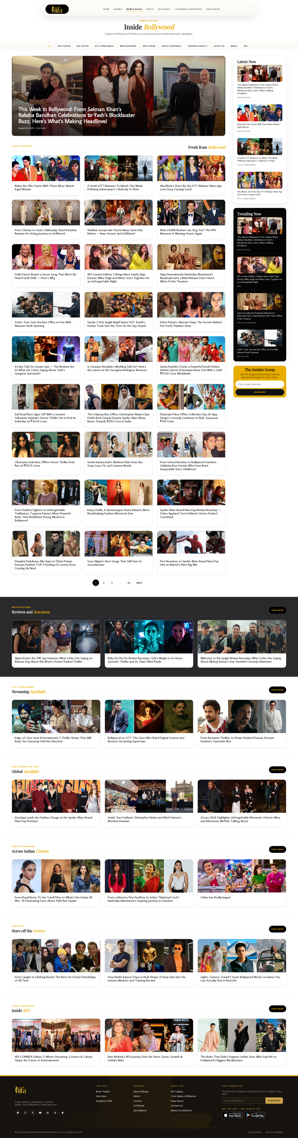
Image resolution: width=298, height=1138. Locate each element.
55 (129, 583)
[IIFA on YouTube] (40, 1113)
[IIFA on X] (33, 1113)
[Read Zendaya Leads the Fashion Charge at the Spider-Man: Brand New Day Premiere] (56, 803)
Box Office (83, 46)
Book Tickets (103, 1091)
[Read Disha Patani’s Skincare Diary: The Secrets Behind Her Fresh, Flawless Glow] (191, 312)
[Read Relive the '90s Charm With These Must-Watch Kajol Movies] (46, 175)
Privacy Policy (254, 1132)
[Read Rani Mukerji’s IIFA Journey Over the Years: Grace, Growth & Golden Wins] (149, 1042)
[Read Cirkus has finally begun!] (242, 883)
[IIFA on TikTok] (55, 1113)
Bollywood (64, 46)
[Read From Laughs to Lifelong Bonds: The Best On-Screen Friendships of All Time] (56, 962)
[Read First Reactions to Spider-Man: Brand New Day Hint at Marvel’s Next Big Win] (191, 552)
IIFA (246, 46)
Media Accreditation (181, 1110)
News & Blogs (140, 1091)
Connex (137, 1101)
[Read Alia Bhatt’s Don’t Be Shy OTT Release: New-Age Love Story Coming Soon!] (191, 175)
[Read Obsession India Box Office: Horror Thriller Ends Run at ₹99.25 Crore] (46, 453)
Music (234, 46)
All (49, 46)
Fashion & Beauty (198, 46)
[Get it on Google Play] (254, 1115)
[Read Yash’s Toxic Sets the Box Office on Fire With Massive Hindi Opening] (46, 312)
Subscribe (260, 392)
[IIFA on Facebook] (18, 1113)
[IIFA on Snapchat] (62, 1113)
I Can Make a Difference (183, 1096)
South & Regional (172, 46)
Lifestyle (219, 46)
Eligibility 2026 (104, 1101)
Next (139, 583)
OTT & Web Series (104, 46)
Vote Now (101, 1096)
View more (277, 610)
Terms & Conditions (274, 1132)
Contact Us (177, 1105)
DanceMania (140, 1110)
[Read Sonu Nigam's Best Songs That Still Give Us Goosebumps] (119, 552)
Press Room (177, 1101)
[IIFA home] (57, 9)
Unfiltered (138, 1105)
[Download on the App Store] (232, 1115)
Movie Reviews (128, 46)
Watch (136, 1096)
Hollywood (149, 46)
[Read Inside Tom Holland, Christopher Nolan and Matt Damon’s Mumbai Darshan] (149, 803)
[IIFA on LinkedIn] (48, 1113)
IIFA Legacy (177, 1091)
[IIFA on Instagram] (25, 1113)
